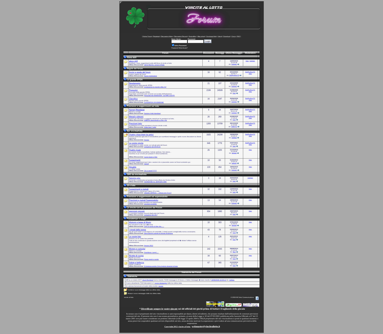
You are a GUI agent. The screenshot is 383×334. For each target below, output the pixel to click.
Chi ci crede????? (150, 170)
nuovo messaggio (161, 283)
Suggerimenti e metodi (138, 189)
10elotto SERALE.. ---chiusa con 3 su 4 (157, 193)
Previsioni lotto (135, 123)
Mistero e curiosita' (137, 249)
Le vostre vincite (136, 143)
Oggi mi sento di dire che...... (154, 226)
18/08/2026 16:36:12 (218, 280)
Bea (234, 252)
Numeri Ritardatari (137, 110)
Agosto (146, 140)
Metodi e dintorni (136, 117)
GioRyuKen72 (234, 75)
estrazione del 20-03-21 (152, 147)
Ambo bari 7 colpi (150, 127)
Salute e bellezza (136, 262)
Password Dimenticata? (179, 48)
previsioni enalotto (150, 204)
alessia (234, 153)
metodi (146, 164)
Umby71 (234, 126)
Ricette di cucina (136, 256)
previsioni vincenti (137, 211)
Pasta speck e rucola (151, 259)
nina (234, 233)
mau (247, 61)
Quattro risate (135, 150)
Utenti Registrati (147, 280)
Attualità (132, 167)
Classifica (133, 99)
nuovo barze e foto (150, 157)
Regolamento (134, 83)
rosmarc (234, 64)
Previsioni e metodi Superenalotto (143, 200)
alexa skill (133, 61)
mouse (160, 286)
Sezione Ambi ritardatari (152, 113)
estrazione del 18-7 (150, 215)
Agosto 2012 (148, 245)
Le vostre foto (135, 236)
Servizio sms (134, 178)
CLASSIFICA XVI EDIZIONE (154, 102)
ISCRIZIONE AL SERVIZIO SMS (155, 182)
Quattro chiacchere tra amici (141, 135)
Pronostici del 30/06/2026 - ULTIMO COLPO (159, 95)
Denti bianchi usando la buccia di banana (158, 233)
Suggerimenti (134, 160)
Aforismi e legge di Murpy (140, 222)
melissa (234, 137)
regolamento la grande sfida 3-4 (155, 87)
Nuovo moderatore (150, 76)
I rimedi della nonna (137, 230)
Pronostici (133, 90)
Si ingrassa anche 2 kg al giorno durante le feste (161, 266)
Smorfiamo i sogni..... (151, 252)
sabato (234, 163)
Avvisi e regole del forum (140, 72)
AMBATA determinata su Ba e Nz (155, 120)
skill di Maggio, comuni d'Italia (154, 65)
